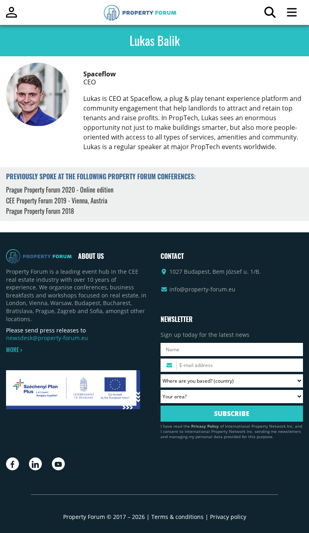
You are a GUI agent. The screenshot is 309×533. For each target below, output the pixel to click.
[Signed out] (11, 16)
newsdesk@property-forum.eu (47, 338)
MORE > (14, 350)
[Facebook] (12, 463)
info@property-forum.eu (202, 289)
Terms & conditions (177, 517)
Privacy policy (228, 517)
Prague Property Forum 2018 (40, 211)
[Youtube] (58, 463)
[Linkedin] (35, 463)
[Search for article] (270, 14)
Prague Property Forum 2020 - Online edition (59, 190)
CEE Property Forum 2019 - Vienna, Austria (56, 200)
